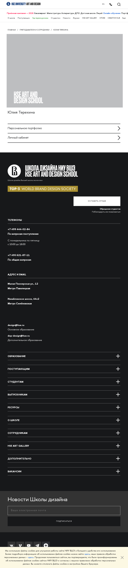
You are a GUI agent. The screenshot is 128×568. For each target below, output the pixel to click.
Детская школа (88, 13)
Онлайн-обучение (112, 13)
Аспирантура (67, 13)
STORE (102, 18)
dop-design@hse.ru (19, 335)
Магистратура (54, 13)
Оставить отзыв (97, 201)
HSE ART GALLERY (89, 18)
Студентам (55, 18)
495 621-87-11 (19, 255)
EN (103, 4)
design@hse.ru (16, 325)
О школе (11, 18)
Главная (12, 30)
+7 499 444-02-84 (19, 229)
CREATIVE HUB (114, 18)
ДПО (77, 13)
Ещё (124, 18)
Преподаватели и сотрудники (34, 30)
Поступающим (24, 18)
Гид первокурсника (40, 18)
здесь (87, 554)
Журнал (76, 18)
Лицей (99, 13)
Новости (66, 18)
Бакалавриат (40, 13)
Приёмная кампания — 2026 (20, 13)
